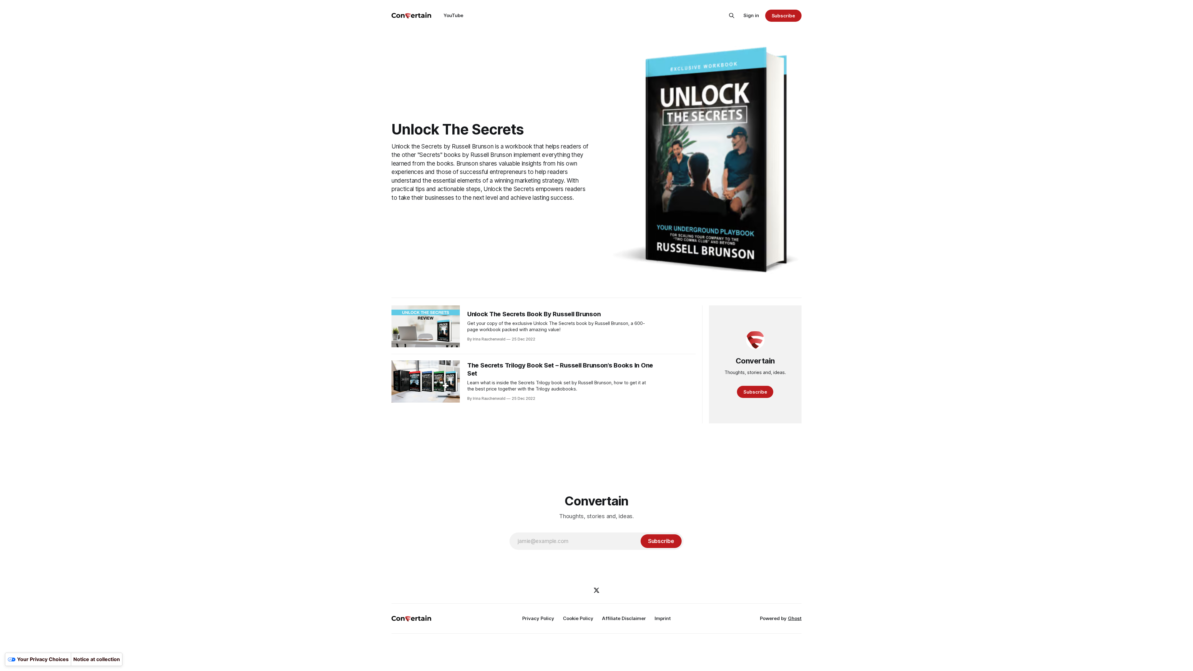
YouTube (453, 15)
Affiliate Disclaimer (624, 618)
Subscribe (783, 16)
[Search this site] (732, 16)
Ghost (795, 618)
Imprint (663, 618)
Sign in (751, 15)
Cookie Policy (578, 618)
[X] (596, 590)
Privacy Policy (538, 618)
